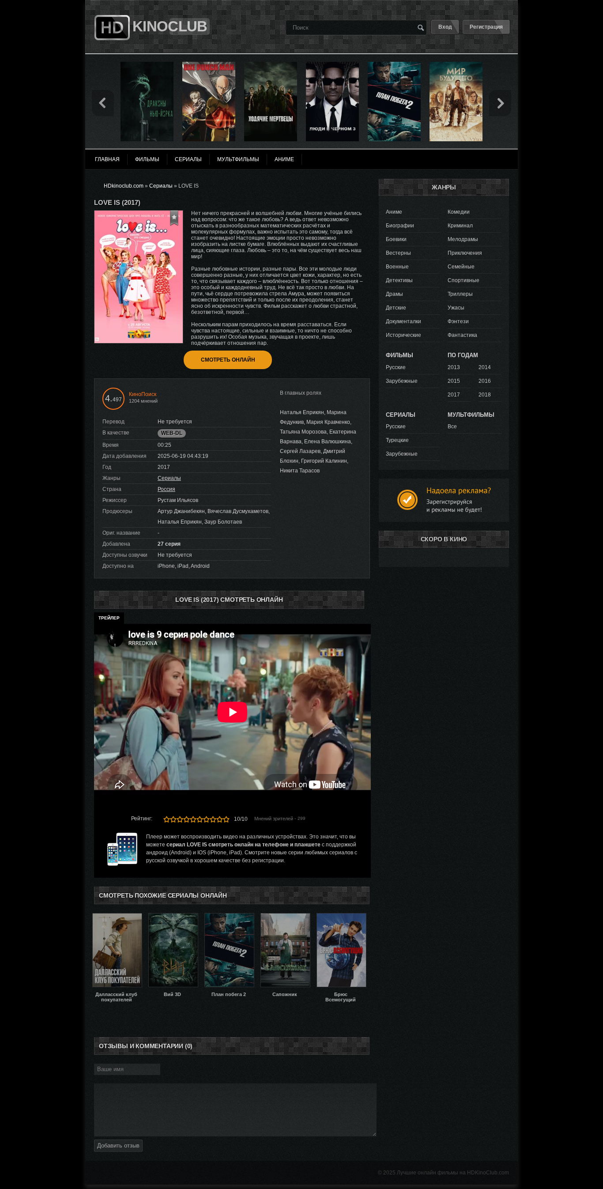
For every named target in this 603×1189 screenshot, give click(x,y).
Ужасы (456, 308)
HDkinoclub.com (123, 186)
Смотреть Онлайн (228, 360)
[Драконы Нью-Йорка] (147, 65)
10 (226, 819)
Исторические (403, 335)
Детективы (399, 280)
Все (452, 426)
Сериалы (169, 478)
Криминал (460, 226)
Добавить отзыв (118, 1145)
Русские (396, 367)
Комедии (459, 212)
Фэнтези (458, 321)
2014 (485, 367)
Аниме (394, 212)
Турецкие (397, 440)
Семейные (461, 267)
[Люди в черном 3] (332, 65)
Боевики (396, 239)
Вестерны (398, 253)
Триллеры (460, 294)
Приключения (465, 253)
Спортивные (463, 280)
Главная (107, 159)
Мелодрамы (463, 239)
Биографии (400, 226)
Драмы (394, 294)
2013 (454, 367)
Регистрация (486, 27)
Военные (397, 267)
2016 (485, 381)
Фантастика (462, 335)
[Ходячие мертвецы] (270, 65)
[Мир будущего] (456, 65)
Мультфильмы (238, 159)
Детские (396, 308)
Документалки (403, 321)
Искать (420, 27)
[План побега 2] (394, 65)
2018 (485, 395)
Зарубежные (402, 381)
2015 (454, 381)
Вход (445, 27)
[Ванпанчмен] (208, 65)
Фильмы (147, 159)
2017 (454, 395)
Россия (166, 489)
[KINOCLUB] (111, 10)
